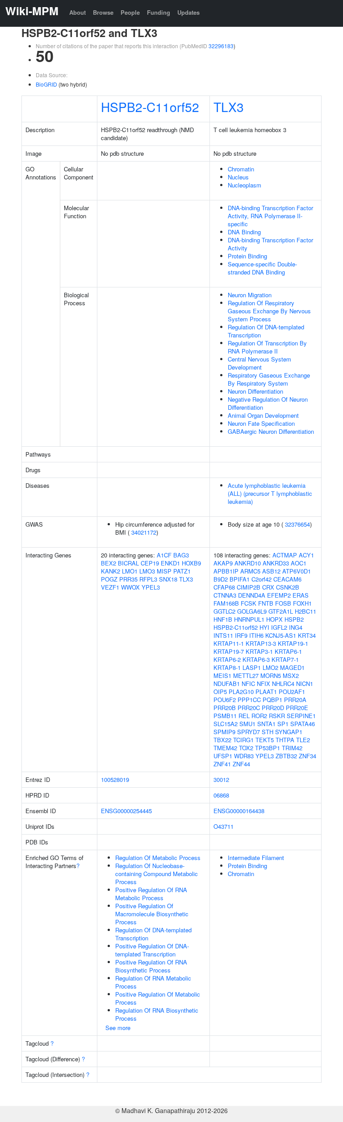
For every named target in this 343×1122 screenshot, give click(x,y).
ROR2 (259, 715)
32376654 (297, 524)
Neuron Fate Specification (261, 423)
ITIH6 (256, 635)
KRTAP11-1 (228, 643)
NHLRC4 (283, 683)
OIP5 (220, 691)
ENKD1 (170, 563)
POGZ (109, 579)
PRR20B (224, 707)
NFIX (263, 683)
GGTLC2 (224, 611)
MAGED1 (292, 667)
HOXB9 (191, 563)
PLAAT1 (266, 691)
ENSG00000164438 (238, 810)
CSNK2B (287, 587)
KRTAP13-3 (261, 643)
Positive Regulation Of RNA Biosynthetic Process (151, 966)
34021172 (143, 532)
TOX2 (246, 748)
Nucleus (238, 177)
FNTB (265, 603)
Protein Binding (247, 256)
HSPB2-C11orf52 (150, 107)
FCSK (248, 603)
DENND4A (251, 595)
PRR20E (297, 707)
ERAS (301, 595)
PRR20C (249, 707)
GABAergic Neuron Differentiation (271, 431)
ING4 (295, 627)
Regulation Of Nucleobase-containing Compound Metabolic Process (156, 873)
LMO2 (270, 667)
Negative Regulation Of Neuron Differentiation (268, 403)
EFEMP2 (279, 595)
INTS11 (223, 635)
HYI (264, 627)
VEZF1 (110, 587)
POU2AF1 (292, 691)
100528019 (115, 779)
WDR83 (244, 756)
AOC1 (298, 563)
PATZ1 (182, 571)
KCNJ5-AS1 (280, 635)
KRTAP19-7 (228, 651)
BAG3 (181, 555)
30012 (221, 779)
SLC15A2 (225, 723)
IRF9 (241, 635)
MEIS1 (222, 675)
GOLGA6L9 (252, 611)
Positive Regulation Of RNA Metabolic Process (151, 893)
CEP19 (150, 563)
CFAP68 (224, 587)
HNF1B (222, 619)
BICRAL (128, 563)
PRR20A (295, 699)
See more (117, 1027)
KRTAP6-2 (227, 659)
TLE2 (303, 740)
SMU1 (247, 723)
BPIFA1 (240, 579)
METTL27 (246, 675)
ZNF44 (241, 764)
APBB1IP (225, 571)
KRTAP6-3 (256, 659)
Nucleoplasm (244, 185)
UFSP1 (222, 756)
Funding (158, 12)
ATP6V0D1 (296, 571)
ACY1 (306, 555)
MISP (164, 571)
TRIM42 (292, 748)
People (130, 12)
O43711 (223, 826)
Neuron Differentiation (255, 391)
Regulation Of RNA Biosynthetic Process (156, 1014)
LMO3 (147, 571)
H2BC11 (305, 611)
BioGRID (46, 84)
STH (267, 731)
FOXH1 (302, 603)
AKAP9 (223, 563)
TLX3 (228, 107)
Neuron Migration (250, 295)
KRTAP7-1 (285, 659)
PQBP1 (272, 699)
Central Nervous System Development (259, 363)
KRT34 (307, 635)
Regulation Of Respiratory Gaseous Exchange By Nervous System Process (269, 311)
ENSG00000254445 (126, 810)
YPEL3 (151, 587)
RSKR (277, 715)
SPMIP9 (224, 731)
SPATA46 (302, 723)
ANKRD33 (276, 563)
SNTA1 (266, 723)
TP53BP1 (267, 748)
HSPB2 (294, 619)
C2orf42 (261, 579)
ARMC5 (250, 571)
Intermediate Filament (256, 857)
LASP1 (252, 667)
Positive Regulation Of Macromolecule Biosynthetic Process (151, 914)
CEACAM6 (287, 579)
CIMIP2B (248, 587)
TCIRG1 (243, 740)
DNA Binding (244, 232)
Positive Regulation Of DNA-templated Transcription (152, 950)
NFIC (248, 683)
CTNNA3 (224, 595)
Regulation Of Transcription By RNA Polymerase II (267, 347)
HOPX (274, 619)
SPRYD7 (248, 731)
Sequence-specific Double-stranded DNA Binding (262, 268)
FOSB (283, 603)
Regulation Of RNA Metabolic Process (153, 982)
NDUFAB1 (226, 683)
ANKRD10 (247, 563)
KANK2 (110, 571)
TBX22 (222, 740)
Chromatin (241, 169)
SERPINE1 (301, 715)
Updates (188, 12)
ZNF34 (307, 756)
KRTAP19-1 (293, 643)
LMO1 (130, 571)
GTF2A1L (280, 611)
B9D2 (220, 579)
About (77, 12)
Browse (103, 12)
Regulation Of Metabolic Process (158, 857)
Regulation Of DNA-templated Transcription (266, 331)
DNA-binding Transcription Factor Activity (270, 244)
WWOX (130, 587)
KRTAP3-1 (259, 651)
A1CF (164, 555)
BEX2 (108, 563)
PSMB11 (225, 715)
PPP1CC (249, 699)
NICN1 (304, 683)
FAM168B (226, 603)
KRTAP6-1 (288, 651)
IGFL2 (279, 627)
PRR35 (128, 579)
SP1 (283, 723)
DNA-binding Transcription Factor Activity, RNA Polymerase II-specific (270, 216)
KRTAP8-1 (227, 667)
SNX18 (168, 579)
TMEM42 (225, 748)
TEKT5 (264, 740)
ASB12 (271, 571)
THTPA (285, 740)
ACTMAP (284, 555)
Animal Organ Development (263, 415)
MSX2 (291, 675)
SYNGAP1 (288, 731)
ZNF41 (222, 764)
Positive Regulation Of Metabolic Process (157, 998)
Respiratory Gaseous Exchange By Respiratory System (269, 379)
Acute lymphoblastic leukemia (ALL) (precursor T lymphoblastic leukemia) (270, 493)
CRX (268, 587)
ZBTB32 (286, 756)
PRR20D (273, 707)
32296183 (221, 46)
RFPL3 (148, 579)
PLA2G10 (241, 691)
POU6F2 (224, 699)
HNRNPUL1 (249, 619)
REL (244, 715)
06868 (221, 795)
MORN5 (270, 675)
